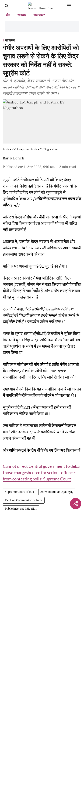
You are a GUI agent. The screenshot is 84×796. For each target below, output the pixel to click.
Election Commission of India (23, 500)
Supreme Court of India (20, 492)
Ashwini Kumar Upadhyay (56, 492)
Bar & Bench (13, 158)
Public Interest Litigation (21, 508)
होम (8, 15)
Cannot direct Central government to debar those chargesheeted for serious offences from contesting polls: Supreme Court (42, 472)
